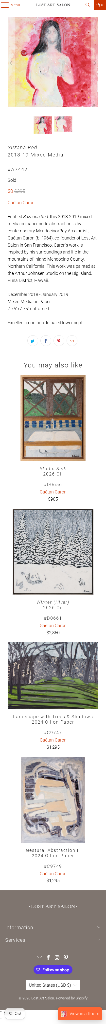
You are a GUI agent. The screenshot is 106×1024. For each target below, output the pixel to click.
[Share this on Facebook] (45, 340)
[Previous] (11, 63)
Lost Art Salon (42, 998)
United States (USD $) (50, 985)
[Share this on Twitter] (32, 340)
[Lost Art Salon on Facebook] (48, 958)
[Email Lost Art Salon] (39, 958)
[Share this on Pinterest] (58, 340)
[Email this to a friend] (72, 340)
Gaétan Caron (21, 202)
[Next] (95, 63)
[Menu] (2, 5)
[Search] (87, 5)
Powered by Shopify (72, 998)
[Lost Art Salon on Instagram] (57, 958)
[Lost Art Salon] (53, 5)
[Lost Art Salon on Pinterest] (66, 958)
